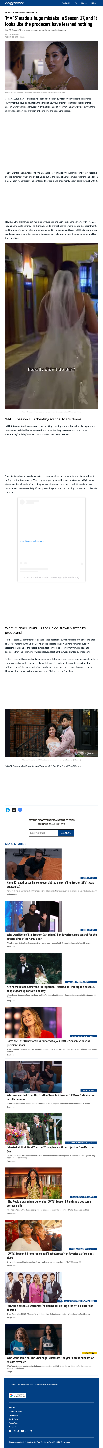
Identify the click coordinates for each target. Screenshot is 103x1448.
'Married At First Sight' (38, 98)
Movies (84, 3)
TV (76, 3)
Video (93, 3)
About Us (12, 1407)
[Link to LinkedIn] (31, 1430)
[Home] (14, 3)
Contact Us (12, 1427)
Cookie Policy (13, 1419)
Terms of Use (13, 1423)
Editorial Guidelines (15, 1411)
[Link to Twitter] (18, 1431)
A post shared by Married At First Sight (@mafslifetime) (51, 577)
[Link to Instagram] (14, 1431)
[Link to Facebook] (10, 1431)
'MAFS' (8, 426)
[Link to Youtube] (22, 1431)
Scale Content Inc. (52, 1384)
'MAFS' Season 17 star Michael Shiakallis (24, 639)
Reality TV (66, 3)
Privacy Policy (13, 1415)
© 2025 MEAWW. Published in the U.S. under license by (27, 1384)
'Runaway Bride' (43, 225)
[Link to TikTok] (26, 1431)
